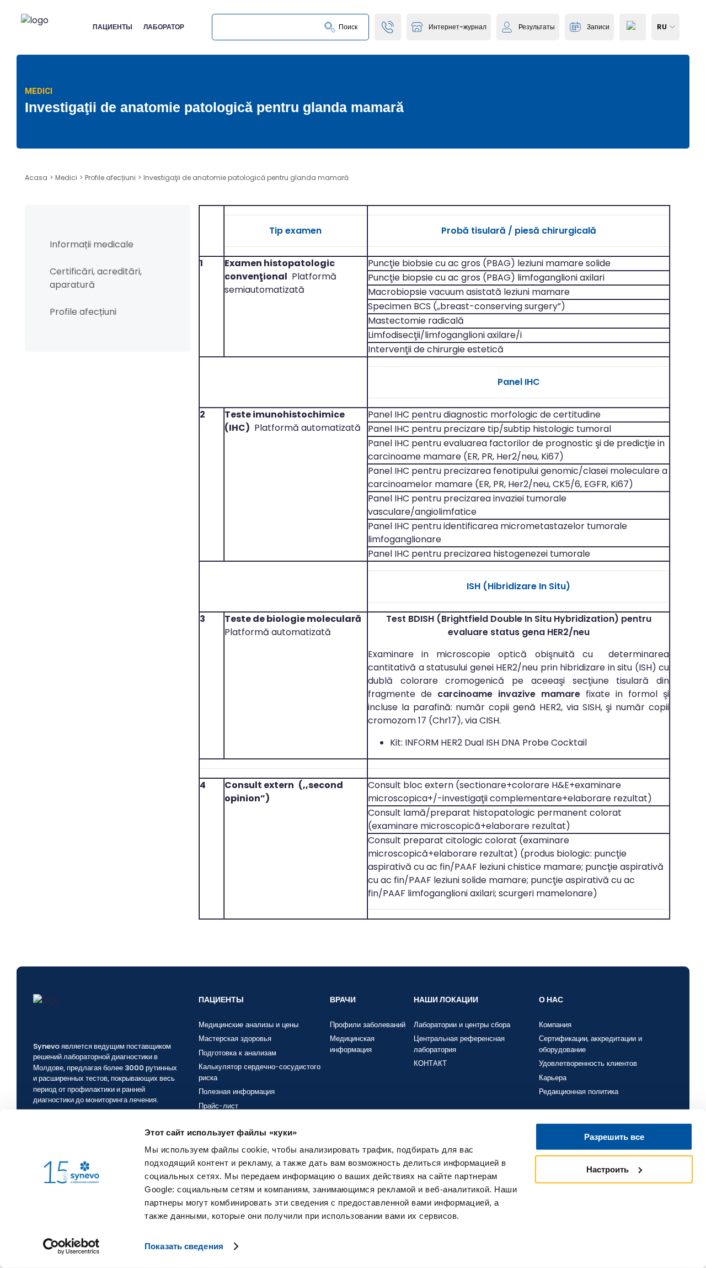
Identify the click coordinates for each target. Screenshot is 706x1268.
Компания (555, 1024)
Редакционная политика (578, 1091)
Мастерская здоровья (235, 1038)
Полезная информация (237, 1091)
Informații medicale (91, 244)
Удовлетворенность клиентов (588, 1063)
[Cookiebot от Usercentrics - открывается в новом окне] (71, 1246)
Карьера (552, 1077)
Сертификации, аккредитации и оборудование (590, 1044)
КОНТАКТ (430, 1063)
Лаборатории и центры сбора (462, 1024)
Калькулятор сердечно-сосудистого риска (259, 1072)
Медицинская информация (352, 1044)
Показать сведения (184, 1246)
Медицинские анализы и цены (248, 1024)
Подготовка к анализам (237, 1053)
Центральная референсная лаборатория (459, 1044)
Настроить (607, 1169)
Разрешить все (614, 1137)
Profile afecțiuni (83, 311)
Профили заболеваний (367, 1024)
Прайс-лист (218, 1106)
